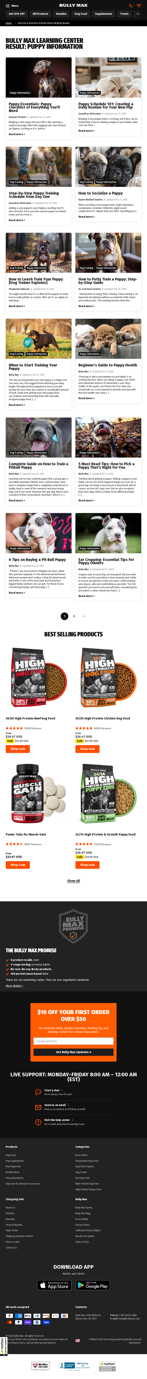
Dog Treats (81, 1172)
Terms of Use (82, 1242)
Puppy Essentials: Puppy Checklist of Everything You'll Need (34, 107)
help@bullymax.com (129, 1318)
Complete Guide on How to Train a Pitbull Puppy (38, 465)
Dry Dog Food (82, 1178)
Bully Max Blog (82, 1213)
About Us (10, 1207)
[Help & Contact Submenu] (131, 5)
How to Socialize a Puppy (100, 193)
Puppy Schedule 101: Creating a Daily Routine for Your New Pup (105, 105)
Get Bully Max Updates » (73, 1052)
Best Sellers (81, 1155)
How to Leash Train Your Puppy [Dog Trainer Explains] (36, 281)
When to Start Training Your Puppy (33, 367)
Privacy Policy (82, 1225)
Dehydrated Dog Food (86, 1161)
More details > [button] (14, 985)
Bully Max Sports (83, 1207)
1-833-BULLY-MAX (128, 1315)
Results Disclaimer (84, 1236)
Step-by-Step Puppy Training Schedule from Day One (34, 195)
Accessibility (81, 1219)
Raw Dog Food (13, 1166)
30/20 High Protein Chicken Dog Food (102, 718)
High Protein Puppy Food (88, 1189)
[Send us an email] (38, 1107)
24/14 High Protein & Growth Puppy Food (105, 834)
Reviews (10, 1213)
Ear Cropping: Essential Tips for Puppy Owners (106, 561)
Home (9, 23)
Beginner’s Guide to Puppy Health (107, 365)
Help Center (12, 1230)
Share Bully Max (14, 1225)
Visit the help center (58, 1120)
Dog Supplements (15, 1161)
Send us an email (56, 1105)
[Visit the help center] (38, 1122)
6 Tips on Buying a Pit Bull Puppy (37, 560)
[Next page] (83, 616)
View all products (15, 1178)
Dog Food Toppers (84, 1166)
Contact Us (11, 1247)
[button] (4, 1346)
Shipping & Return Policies (19, 1236)
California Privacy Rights (87, 1230)
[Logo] (73, 5)
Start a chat (53, 1090)
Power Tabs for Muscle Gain (26, 834)
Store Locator (13, 1242)
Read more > (17, 134)
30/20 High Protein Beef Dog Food (30, 718)
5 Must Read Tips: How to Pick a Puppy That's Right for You (106, 465)
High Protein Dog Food (87, 1183)
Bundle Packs (13, 1172)
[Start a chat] (38, 1092)
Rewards (10, 1219)
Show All (73, 881)
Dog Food (11, 1155)
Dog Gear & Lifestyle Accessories (23, 1183)
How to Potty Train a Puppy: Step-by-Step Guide (107, 281)
